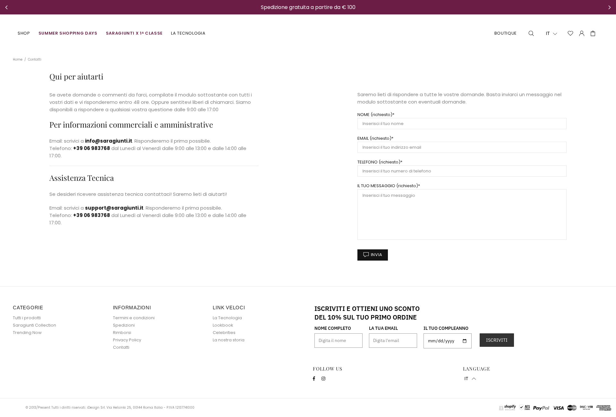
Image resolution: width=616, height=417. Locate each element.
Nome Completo (332, 328)
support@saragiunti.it (114, 207)
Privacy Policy (127, 340)
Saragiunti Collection (34, 325)
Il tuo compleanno (446, 328)
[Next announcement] (609, 7)
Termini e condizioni (134, 318)
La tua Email (383, 328)
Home (17, 59)
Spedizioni (124, 325)
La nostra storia (228, 340)
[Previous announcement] (6, 7)
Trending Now (27, 332)
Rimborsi (122, 332)
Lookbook (223, 325)
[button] (551, 33)
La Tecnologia (227, 318)
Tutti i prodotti (27, 318)
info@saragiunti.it (108, 141)
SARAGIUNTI (307, 33)
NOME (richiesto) (374, 114)
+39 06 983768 (91, 148)
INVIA (376, 255)
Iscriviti (497, 340)
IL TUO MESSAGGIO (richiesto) (387, 185)
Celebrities (224, 332)
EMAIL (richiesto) (374, 138)
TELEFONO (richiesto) (378, 162)
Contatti (121, 347)
